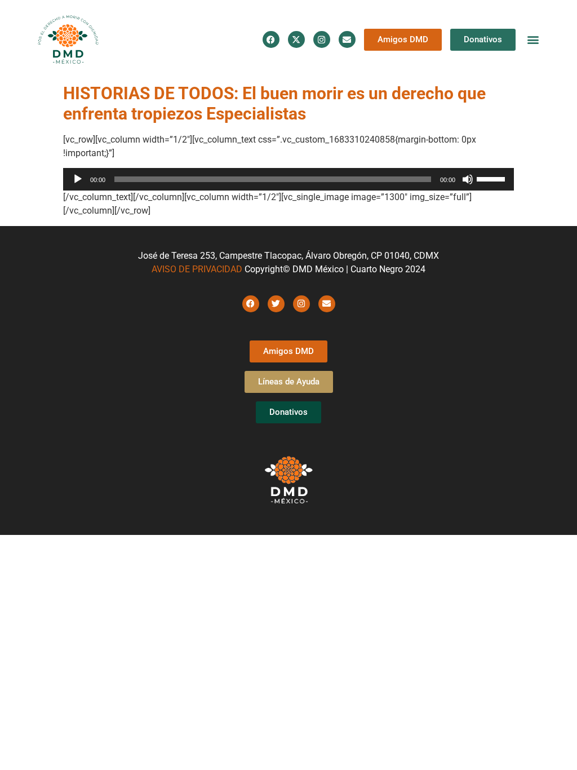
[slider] (492, 178)
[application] (288, 179)
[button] (533, 39)
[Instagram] (321, 39)
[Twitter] (276, 303)
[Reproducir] (77, 179)
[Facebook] (271, 39)
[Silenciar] (467, 179)
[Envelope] (347, 39)
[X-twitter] (296, 39)
